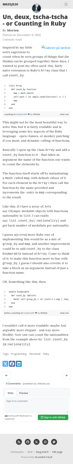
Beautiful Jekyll (43, 457)
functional (34, 353)
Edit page (57, 451)
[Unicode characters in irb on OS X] (66, 375)
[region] (36, 97)
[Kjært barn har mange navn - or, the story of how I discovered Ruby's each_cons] (7, 375)
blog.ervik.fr (42, 451)
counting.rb (10, 114)
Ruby (46, 353)
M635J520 (10, 4)
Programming (19, 353)
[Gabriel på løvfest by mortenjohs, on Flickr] (56, 47)
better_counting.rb (13, 313)
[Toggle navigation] (66, 4)
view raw (64, 114)
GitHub (36, 114)
